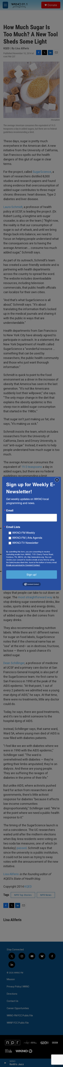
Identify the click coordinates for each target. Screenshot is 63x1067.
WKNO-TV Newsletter (25, 543)
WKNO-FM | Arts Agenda (27, 538)
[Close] (58, 480)
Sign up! (31, 574)
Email (9, 510)
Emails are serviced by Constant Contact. (23, 565)
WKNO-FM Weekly (23, 533)
